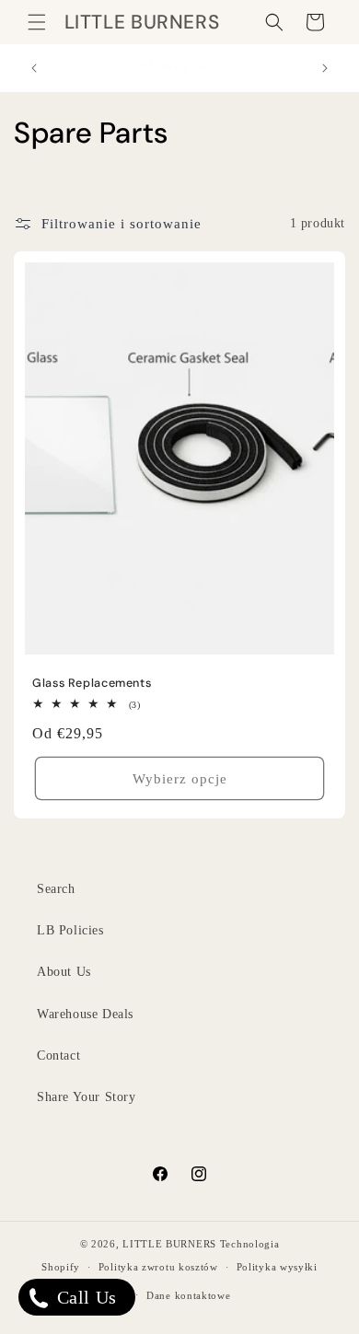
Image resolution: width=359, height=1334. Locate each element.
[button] (37, 22)
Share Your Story (86, 1097)
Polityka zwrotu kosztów (158, 1266)
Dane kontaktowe (188, 1295)
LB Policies (70, 930)
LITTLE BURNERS (169, 1243)
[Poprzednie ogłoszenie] (34, 68)
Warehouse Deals (85, 1014)
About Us (64, 972)
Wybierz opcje (180, 778)
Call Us (84, 1297)
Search (56, 889)
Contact (58, 1055)
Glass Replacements (91, 683)
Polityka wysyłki (277, 1266)
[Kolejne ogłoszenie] (325, 68)
